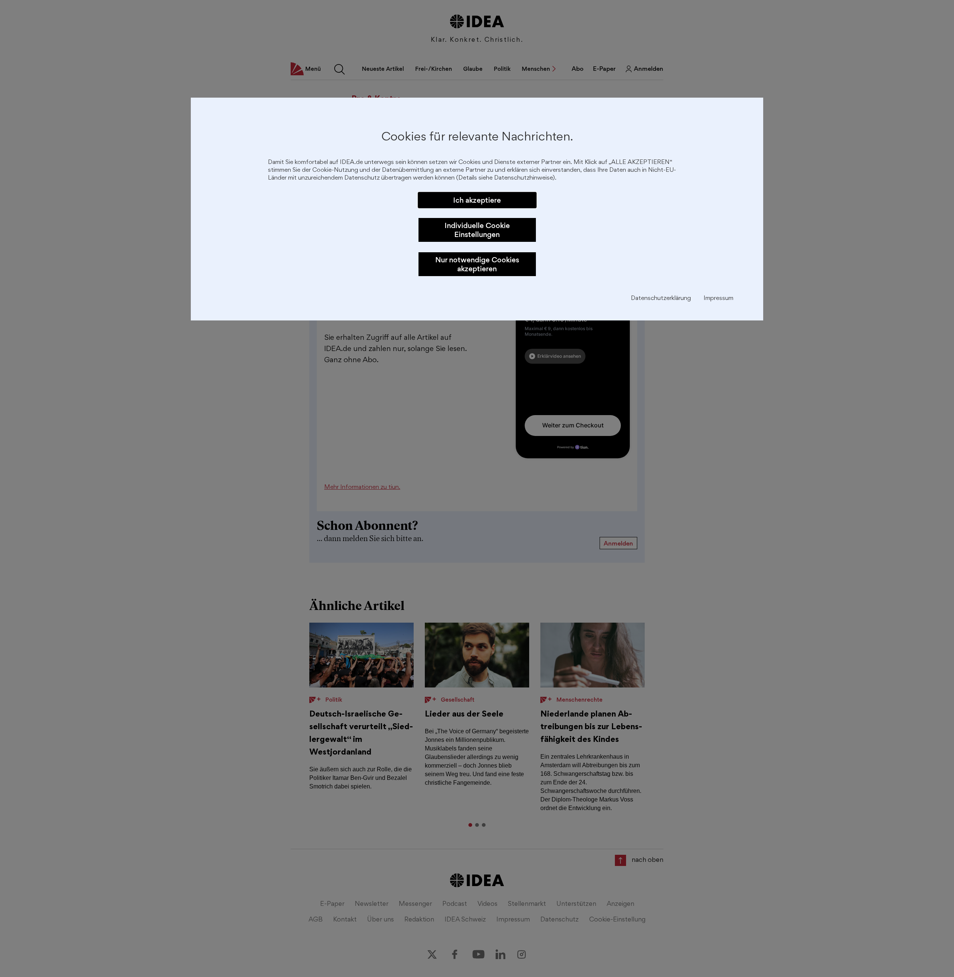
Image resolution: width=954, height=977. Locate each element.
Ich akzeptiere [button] (477, 200)
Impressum (718, 298)
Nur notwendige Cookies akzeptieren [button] (477, 264)
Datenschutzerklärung (661, 298)
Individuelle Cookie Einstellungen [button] (477, 230)
